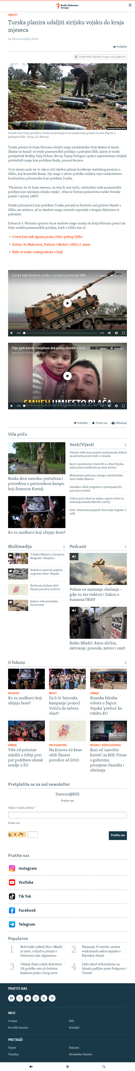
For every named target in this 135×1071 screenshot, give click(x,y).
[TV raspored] (52, 998)
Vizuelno (13, 1054)
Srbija (94, 693)
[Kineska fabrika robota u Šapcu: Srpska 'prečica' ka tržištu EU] (108, 679)
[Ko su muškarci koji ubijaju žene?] (36, 512)
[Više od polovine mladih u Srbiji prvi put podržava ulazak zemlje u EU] (26, 731)
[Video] (31, 1066)
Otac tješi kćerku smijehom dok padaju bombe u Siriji (48, 348)
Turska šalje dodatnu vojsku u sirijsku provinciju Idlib (49, 275)
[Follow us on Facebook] (11, 998)
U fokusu (16, 662)
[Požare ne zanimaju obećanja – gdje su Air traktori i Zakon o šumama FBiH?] (98, 569)
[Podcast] (67, 1066)
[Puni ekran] (123, 332)
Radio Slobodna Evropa (32, 280)
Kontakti (74, 1027)
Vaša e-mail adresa (21, 808)
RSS (71, 1021)
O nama (12, 1021)
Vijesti (12, 15)
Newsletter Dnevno (80, 1054)
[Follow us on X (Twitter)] (19, 998)
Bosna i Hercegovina (105, 745)
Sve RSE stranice (18, 1027)
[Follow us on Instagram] (36, 998)
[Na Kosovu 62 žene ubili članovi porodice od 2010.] (18, 589)
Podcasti (78, 547)
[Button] (120, 47)
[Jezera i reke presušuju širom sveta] (18, 605)
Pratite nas (118, 835)
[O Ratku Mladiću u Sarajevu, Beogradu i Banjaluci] (18, 558)
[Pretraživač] (104, 1066)
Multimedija (20, 547)
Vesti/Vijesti (82, 445)
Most (53, 693)
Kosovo (13, 693)
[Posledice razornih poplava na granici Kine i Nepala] (18, 574)
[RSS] (44, 998)
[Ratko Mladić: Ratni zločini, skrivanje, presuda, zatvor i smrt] (98, 623)
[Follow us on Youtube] (27, 998)
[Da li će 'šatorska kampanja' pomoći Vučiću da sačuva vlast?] (67, 679)
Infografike (58, 745)
